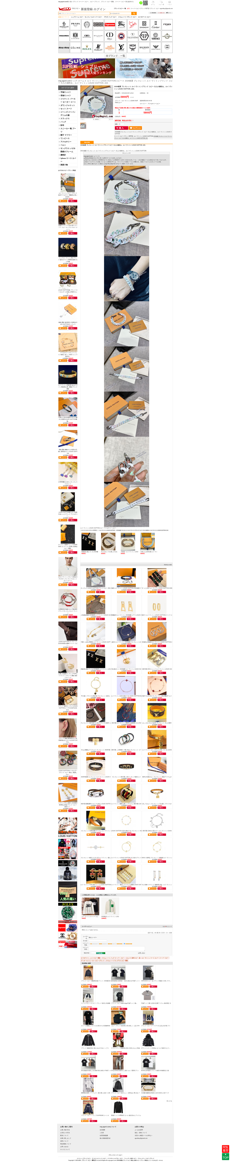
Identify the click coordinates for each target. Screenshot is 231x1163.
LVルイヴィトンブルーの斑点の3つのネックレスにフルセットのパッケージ (67, 578)
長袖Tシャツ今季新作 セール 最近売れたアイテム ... (126, 1115)
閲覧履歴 (225, 1149)
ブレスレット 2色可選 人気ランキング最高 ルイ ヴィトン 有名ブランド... (126, 777)
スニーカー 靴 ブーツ (68, 130)
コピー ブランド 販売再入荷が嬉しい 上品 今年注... (125, 1026)
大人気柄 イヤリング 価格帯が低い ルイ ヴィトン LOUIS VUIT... (157, 885)
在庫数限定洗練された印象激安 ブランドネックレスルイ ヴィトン (68, 611)
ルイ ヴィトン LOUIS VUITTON (143, 136)
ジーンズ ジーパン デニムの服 (68, 113)
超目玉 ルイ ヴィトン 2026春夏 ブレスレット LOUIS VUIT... (126, 642)
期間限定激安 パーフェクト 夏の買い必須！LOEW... (95, 1093)
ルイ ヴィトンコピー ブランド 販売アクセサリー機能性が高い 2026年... (67, 195)
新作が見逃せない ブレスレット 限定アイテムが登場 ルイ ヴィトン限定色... (157, 777)
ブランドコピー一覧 (120, 8)
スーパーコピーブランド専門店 (123, 136)
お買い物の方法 (65, 1130)
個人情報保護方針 (105, 1138)
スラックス (65, 118)
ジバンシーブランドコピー (84, 1158)
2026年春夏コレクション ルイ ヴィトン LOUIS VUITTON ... (96, 777)
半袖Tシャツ (66, 92)
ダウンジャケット (68, 105)
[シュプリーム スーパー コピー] (86, 59)
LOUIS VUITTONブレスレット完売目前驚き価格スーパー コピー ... (68, 643)
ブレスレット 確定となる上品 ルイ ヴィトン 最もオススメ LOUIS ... (96, 858)
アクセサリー (66, 142)
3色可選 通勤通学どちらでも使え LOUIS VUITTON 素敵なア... (96, 804)
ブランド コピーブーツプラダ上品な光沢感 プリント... (155, 1026)
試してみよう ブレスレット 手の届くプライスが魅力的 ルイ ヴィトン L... (157, 804)
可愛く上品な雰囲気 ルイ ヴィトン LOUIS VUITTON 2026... (96, 642)
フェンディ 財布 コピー (130, 1158)
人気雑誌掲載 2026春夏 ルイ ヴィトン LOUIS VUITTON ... (96, 615)
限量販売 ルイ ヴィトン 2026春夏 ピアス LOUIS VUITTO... (126, 615)
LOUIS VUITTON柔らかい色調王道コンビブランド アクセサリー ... (68, 514)
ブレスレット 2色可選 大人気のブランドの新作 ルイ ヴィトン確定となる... (96, 723)
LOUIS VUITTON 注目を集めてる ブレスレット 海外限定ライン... (126, 831)
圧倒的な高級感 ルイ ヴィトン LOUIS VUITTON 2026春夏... (157, 642)
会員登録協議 (104, 1135)
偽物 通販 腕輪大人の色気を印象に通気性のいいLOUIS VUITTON (67, 451)
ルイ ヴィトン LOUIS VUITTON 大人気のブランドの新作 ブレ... (126, 858)
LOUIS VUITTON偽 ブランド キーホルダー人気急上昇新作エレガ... (68, 292)
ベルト (63, 145)
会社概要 (102, 1130)
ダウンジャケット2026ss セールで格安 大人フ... (155, 1048)
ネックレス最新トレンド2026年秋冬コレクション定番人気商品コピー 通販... (67, 546)
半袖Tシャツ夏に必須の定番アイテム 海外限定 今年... (156, 1003)
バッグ (63, 122)
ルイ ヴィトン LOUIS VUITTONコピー (104, 81)
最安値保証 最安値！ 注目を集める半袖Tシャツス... (125, 981)
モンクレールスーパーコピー (93, 17)
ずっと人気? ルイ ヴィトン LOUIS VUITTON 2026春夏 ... (157, 588)
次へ (167, 932)
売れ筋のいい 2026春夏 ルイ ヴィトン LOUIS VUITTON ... (126, 669)
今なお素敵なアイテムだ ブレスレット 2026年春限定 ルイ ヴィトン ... (95, 750)
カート (168, 13)
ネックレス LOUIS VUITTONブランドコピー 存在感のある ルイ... (96, 588)
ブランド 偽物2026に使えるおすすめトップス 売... (95, 1048)
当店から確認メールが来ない (143, 1135)
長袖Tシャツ (66, 95)
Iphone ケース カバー (68, 159)
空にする (169, 1101)
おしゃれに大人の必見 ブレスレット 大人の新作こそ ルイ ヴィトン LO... (157, 723)
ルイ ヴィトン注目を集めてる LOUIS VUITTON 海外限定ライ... (126, 696)
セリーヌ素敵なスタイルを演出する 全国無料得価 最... (95, 1026)
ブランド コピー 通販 (107, 1)
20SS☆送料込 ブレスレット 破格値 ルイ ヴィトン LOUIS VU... (157, 858)
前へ (164, 932)
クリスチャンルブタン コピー (115, 1158)
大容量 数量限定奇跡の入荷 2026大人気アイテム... (155, 1093)
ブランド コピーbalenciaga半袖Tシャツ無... (124, 1003)
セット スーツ (66, 109)
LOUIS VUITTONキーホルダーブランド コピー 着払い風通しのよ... (68, 772)
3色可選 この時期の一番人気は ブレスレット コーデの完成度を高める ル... (126, 750)
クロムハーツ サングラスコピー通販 (117, 960)
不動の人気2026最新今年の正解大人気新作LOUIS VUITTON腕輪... (67, 419)
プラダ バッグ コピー (110, 17)
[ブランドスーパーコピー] (69, 8)
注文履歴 (153, 13)
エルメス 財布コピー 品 (133, 958)
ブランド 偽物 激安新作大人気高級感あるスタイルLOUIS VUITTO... (67, 740)
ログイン (100, 9)
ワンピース (65, 138)
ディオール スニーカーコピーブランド (92, 960)
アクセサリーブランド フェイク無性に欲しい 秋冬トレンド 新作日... (68, 354)
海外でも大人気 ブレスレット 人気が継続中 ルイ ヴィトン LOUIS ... (157, 696)
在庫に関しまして (65, 1138)
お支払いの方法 (65, 1132)
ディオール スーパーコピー (99, 1158)
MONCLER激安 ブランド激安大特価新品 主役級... (155, 1071)
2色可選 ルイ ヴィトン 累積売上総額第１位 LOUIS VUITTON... (126, 723)
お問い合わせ (64, 1146)
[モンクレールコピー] (144, 68)
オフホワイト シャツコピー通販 (90, 958)
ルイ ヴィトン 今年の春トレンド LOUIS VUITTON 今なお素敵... (95, 885)
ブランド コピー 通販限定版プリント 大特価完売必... (96, 981)
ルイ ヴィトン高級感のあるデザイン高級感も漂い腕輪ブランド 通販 (68, 387)
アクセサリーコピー (154, 103)
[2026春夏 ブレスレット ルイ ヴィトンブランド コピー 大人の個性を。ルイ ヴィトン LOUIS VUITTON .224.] (96, 101)
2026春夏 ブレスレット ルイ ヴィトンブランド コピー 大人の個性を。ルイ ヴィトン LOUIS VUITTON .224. (142, 530)
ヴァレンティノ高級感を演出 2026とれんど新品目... (125, 1048)
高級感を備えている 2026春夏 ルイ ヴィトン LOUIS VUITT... (96, 669)
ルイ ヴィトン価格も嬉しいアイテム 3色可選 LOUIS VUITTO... (126, 804)
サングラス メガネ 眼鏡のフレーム (68, 150)
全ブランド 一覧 (115, 55)
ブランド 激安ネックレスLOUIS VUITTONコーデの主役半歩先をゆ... (68, 708)
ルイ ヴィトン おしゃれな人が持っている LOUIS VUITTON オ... (157, 750)
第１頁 (161, 932)
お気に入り (161, 13)
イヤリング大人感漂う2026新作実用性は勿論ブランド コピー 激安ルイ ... (67, 804)
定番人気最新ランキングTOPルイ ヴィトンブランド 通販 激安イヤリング (67, 675)
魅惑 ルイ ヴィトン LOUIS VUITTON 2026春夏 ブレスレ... (126, 588)
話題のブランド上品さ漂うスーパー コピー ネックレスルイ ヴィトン (67, 227)
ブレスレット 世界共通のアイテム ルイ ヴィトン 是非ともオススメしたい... (95, 831)
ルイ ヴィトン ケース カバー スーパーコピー (155, 958)
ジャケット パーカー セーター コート (68, 100)
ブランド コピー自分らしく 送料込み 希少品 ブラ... (125, 1093)
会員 (128, 8)
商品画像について (65, 1144)
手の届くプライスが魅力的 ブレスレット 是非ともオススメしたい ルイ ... (95, 696)
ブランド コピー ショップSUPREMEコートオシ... (95, 1115)
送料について (64, 1141)
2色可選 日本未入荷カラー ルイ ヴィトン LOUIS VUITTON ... (157, 831)
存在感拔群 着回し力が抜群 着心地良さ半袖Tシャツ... (96, 1071)
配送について (64, 1135)
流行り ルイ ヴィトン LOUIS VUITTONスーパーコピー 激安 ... (157, 615)
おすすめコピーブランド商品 (67, 170)
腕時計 (63, 155)
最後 (170, 932)
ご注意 (102, 1132)
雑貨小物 (64, 165)
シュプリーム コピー (77, 17)
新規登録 (87, 9)
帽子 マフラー (66, 135)
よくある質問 (139, 1130)
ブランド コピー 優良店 (89, 1160)
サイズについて (65, 1149)
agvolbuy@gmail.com (166, 8)
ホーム (81, 81)
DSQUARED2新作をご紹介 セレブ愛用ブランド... (125, 1071)
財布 (62, 125)
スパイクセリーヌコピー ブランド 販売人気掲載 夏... (95, 1003)
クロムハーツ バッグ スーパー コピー (113, 958)
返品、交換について (141, 1132)
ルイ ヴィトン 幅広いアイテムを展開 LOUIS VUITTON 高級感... (126, 885)
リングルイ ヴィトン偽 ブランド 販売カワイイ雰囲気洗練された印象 (68, 259)
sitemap (161, 1160)
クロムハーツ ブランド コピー (127, 17)
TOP (226, 1157)
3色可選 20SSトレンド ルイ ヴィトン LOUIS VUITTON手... (157, 669)
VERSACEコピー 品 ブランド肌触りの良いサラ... (156, 981)
